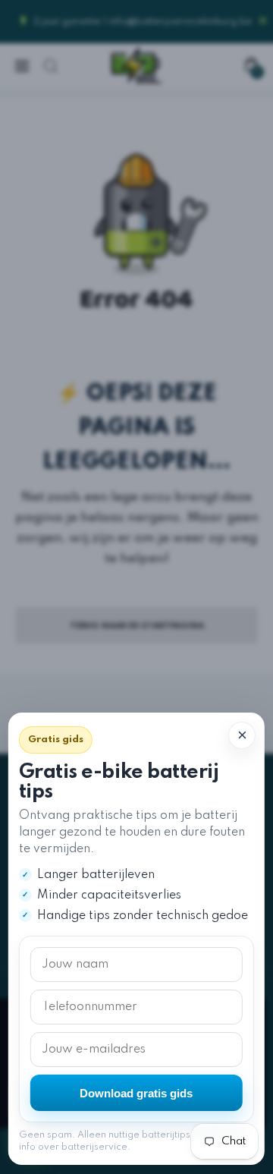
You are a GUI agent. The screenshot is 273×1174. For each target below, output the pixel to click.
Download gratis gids (136, 1093)
